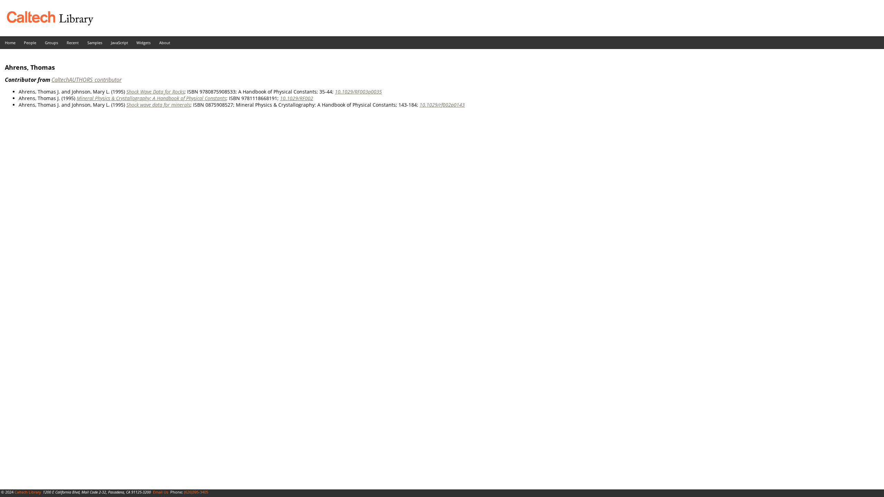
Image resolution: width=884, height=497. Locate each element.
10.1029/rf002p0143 (442, 104)
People (30, 42)
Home (10, 42)
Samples (94, 42)
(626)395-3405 (196, 492)
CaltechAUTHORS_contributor (86, 80)
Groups (51, 42)
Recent (73, 42)
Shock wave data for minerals (158, 104)
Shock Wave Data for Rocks (155, 91)
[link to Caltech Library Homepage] (46, 23)
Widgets (143, 42)
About (164, 42)
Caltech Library (28, 492)
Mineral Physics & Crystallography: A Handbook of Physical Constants (151, 98)
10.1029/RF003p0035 (358, 91)
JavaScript (119, 42)
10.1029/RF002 (296, 98)
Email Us (160, 492)
